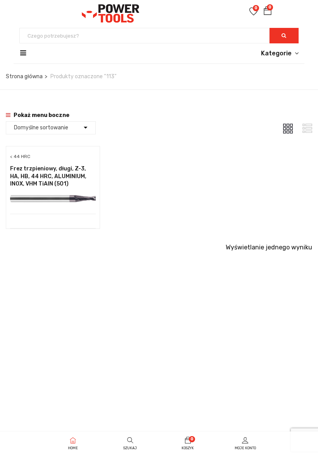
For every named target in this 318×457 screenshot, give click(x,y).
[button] (268, 12)
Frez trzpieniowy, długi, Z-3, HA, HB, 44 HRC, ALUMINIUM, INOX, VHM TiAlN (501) (48, 176)
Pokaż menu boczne (40, 115)
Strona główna (24, 76)
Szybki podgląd (52, 194)
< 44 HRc (20, 156)
